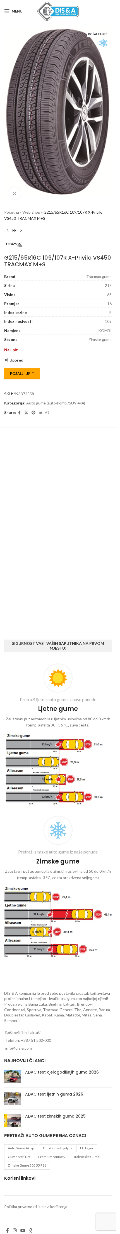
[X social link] (26, 406)
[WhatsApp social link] (47, 406)
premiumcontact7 (52, 1157)
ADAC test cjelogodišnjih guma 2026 (62, 1072)
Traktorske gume (86, 1157)
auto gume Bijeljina (57, 1148)
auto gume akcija (21, 1148)
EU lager (86, 1148)
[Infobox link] (58, 736)
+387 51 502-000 (36, 1040)
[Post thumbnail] (12, 1076)
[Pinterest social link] (33, 406)
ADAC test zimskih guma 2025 (55, 1116)
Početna (11, 205)
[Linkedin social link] (40, 406)
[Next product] (21, 224)
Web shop (31, 205)
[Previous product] (7, 224)
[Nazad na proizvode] (14, 224)
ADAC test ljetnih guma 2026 (54, 1094)
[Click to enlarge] (14, 186)
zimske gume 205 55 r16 (27, 1165)
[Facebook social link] (19, 406)
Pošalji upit (22, 367)
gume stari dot (19, 1157)
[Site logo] (58, 10)
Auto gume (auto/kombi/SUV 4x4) (55, 396)
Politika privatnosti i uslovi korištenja (35, 1206)
